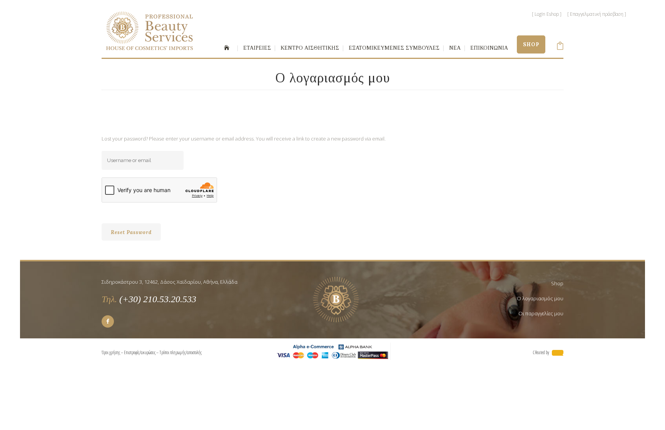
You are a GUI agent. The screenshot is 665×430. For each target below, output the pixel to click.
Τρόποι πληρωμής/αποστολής (181, 352)
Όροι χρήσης (111, 352)
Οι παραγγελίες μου (540, 313)
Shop (557, 283)
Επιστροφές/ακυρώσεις (139, 352)
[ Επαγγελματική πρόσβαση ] (596, 14)
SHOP (531, 44)
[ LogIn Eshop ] (546, 14)
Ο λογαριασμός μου (540, 298)
